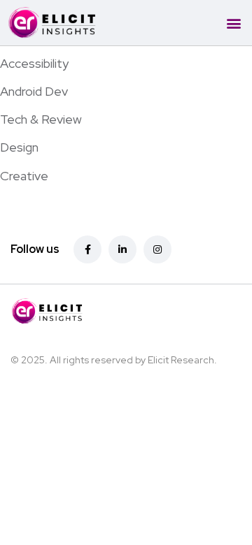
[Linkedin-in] (122, 249)
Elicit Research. (182, 360)
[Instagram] (158, 249)
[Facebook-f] (88, 249)
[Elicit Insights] (107, 311)
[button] (233, 22)
